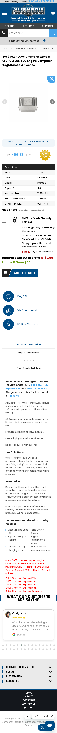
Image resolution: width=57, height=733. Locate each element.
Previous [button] (4, 101)
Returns (28, 26)
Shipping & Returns (28, 352)
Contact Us (28, 704)
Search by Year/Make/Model (25, 40)
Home (4, 48)
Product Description (28, 344)
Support (47, 26)
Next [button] (52, 101)
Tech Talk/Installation (28, 368)
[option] (28, 103)
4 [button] (34, 135)
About (28, 696)
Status (9, 26)
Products (29, 700)
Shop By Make (16, 48)
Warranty (28, 360)
